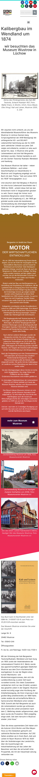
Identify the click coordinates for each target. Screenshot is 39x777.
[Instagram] (31, 6)
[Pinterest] (35, 6)
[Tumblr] (26, 6)
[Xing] (35, 2)
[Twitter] (26, 2)
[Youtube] (31, 2)
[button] (28, 22)
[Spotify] (22, 6)
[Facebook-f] (22, 2)
